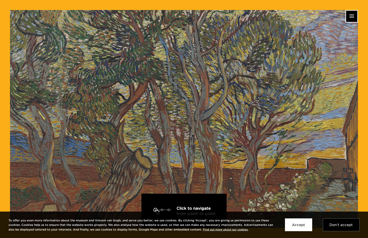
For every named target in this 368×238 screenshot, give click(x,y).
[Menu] (351, 16)
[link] (225, 229)
